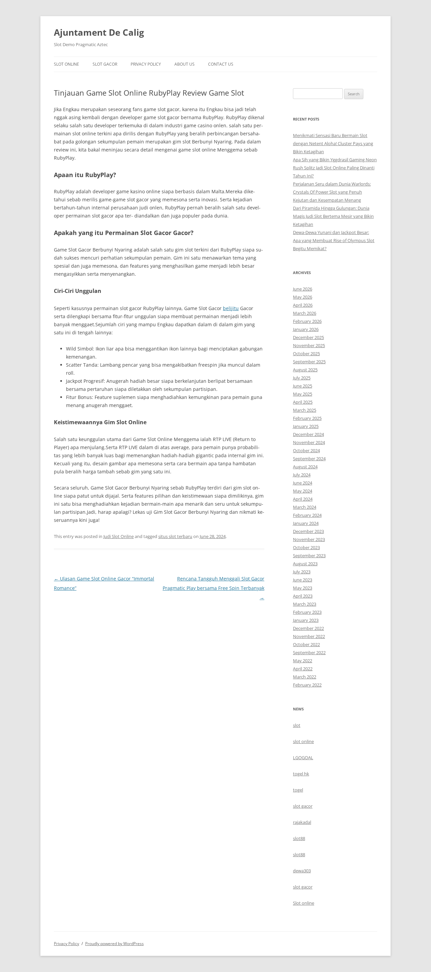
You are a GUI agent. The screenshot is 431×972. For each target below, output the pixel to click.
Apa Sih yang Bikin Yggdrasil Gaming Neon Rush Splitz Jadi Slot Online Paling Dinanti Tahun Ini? (335, 168)
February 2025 (307, 418)
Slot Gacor (105, 64)
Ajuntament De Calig (99, 32)
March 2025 (304, 410)
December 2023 (308, 531)
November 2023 (309, 539)
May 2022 (302, 661)
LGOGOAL (303, 758)
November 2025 (309, 345)
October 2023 (306, 547)
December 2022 (308, 628)
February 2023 (307, 612)
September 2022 (309, 652)
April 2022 (302, 669)
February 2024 (307, 515)
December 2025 (308, 337)
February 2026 (307, 321)
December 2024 (308, 434)
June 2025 (302, 386)
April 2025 (302, 402)
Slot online (303, 903)
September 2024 (309, 459)
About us (184, 64)
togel (298, 790)
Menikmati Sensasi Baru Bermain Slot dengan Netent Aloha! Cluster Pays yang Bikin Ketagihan (333, 143)
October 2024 (306, 450)
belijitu (231, 308)
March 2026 (304, 313)
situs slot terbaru (175, 536)
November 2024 (309, 442)
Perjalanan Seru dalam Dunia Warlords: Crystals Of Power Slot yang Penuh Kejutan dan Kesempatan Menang (332, 192)
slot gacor (302, 806)
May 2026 (302, 297)
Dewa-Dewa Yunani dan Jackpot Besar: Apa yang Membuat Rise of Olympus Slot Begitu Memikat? (333, 240)
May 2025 (302, 394)
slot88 (299, 838)
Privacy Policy (146, 64)
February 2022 (307, 685)
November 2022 (309, 636)
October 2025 (306, 353)
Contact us (220, 64)
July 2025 (301, 378)
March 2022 (304, 677)
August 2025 (305, 370)
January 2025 (306, 426)
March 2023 (304, 604)
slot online (303, 741)
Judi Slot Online (118, 536)
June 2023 (302, 580)
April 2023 (302, 596)
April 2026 (302, 305)
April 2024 (302, 499)
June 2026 (302, 289)
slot (296, 725)
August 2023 (305, 564)
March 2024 (304, 507)
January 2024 (306, 523)
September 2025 (309, 362)
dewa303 (302, 871)
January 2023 (306, 620)
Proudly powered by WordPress (114, 943)
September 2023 (309, 555)
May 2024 (302, 491)
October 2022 (306, 644)
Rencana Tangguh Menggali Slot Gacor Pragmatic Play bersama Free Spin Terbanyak (213, 588)
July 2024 (301, 475)
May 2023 (302, 588)
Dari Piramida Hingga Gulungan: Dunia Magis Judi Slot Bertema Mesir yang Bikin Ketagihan (333, 216)
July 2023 (301, 572)
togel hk (301, 774)
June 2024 (302, 483)
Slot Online (66, 64)
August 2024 (305, 467)
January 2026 (306, 329)
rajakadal (302, 822)
